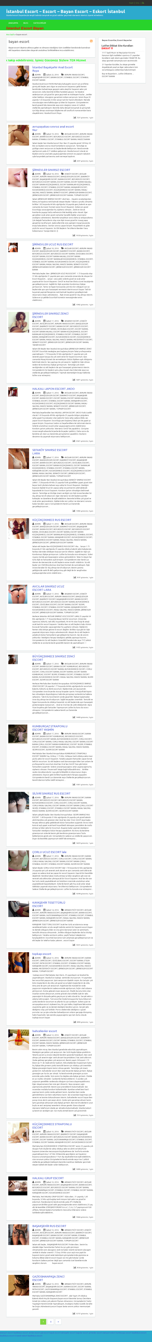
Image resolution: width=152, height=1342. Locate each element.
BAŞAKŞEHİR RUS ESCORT (49, 1226)
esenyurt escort (6, 1333)
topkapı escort (81, 195)
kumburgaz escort (123, 1333)
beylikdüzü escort (62, 137)
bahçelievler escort (70, 177)
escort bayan (63, 182)
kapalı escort (54, 1333)
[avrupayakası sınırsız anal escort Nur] (18, 145)
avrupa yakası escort (74, 75)
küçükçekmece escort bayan (67, 190)
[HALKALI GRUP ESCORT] (17, 1195)
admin (38, 75)
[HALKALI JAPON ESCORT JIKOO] (13, 396)
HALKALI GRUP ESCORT (48, 1178)
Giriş (137, 3)
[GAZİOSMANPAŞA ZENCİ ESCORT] (18, 1295)
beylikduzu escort (21, 1333)
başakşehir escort (41, 77)
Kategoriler (40, 23)
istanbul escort (72, 77)
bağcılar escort (82, 1333)
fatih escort (46, 963)
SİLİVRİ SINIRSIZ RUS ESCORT (51, 793)
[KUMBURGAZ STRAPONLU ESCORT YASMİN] (17, 743)
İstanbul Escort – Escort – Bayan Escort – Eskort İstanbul (65, 11)
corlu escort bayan (49, 672)
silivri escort (38, 750)
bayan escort (57, 77)
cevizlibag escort (84, 254)
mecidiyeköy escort (82, 340)
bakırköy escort (68, 251)
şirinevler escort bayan (61, 195)
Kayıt (131, 3)
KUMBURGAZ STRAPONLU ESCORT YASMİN (50, 728)
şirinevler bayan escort (80, 192)
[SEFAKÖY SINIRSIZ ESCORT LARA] (18, 468)
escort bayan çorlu (76, 805)
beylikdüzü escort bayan (44, 182)
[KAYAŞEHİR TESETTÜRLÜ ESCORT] (18, 916)
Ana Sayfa (10, 34)
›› (58, 1322)
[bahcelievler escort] (18, 1049)
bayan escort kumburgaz (66, 666)
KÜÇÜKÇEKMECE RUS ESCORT (51, 519)
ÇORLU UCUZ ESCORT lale (49, 852)
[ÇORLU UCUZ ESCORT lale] (18, 870)
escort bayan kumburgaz (57, 744)
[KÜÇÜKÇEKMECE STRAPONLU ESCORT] (18, 1142)
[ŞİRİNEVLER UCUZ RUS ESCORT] (13, 251)
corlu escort (85, 739)
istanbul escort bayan (66, 139)
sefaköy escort (60, 192)
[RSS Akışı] (143, 2)
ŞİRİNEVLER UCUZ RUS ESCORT (52, 244)
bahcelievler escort (44, 1031)
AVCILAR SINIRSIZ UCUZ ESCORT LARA (48, 588)
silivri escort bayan (49, 680)
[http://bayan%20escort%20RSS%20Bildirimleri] (91, 41)
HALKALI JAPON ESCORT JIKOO (53, 388)
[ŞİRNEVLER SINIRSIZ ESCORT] (17, 186)
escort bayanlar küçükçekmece (75, 185)
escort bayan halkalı (81, 182)
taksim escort (39, 345)
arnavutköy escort (74, 910)
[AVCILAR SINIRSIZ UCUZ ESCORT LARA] (17, 603)
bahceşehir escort (68, 1333)
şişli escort (44, 1333)
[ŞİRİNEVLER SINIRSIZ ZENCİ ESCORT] (18, 332)
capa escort (45, 961)
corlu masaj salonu (62, 742)
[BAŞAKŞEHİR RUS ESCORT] (18, 1244)
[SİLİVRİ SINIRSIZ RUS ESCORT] (18, 812)
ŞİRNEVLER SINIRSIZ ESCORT (51, 169)
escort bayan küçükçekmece (45, 185)
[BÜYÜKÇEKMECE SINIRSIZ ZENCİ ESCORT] (13, 663)
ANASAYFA (13, 23)
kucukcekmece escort (42, 190)
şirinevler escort (40, 195)
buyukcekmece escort (75, 669)
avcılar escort (72, 134)
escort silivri (78, 604)
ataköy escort (72, 174)
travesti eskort (21, 1336)
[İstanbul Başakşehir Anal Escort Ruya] (18, 86)
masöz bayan (83, 139)
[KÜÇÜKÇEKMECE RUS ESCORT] (18, 538)
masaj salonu (52, 264)
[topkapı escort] (18, 972)
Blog (25, 23)
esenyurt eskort (109, 1333)
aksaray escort (72, 321)
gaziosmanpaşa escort (57, 915)
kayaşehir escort (79, 187)
